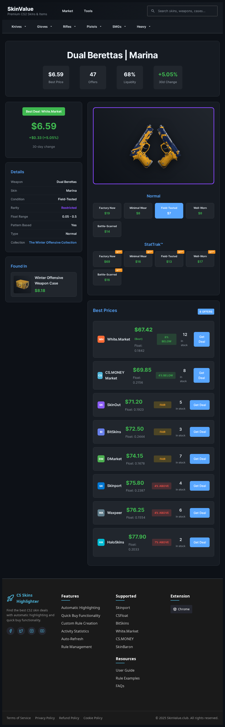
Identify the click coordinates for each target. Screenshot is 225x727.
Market (67, 11)
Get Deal (202, 339)
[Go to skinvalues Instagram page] (32, 631)
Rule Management (76, 646)
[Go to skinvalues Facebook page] (11, 631)
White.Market (127, 631)
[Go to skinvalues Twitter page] (21, 631)
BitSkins (122, 623)
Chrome (184, 609)
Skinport (123, 607)
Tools (88, 11)
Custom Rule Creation (79, 623)
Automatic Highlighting (80, 607)
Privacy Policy (45, 718)
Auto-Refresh (72, 638)
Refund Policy (69, 718)
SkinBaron (124, 646)
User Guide (125, 670)
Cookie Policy (92, 718)
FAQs (120, 685)
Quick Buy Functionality (80, 615)
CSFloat (122, 615)
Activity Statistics (75, 631)
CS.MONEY (125, 638)
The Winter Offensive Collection (53, 242)
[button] (107, 211)
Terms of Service (19, 718)
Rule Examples (128, 678)
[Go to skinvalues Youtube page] (42, 631)
